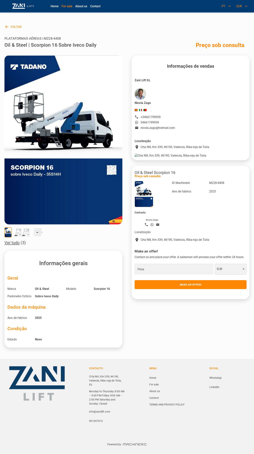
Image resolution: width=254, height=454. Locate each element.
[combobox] (231, 269)
